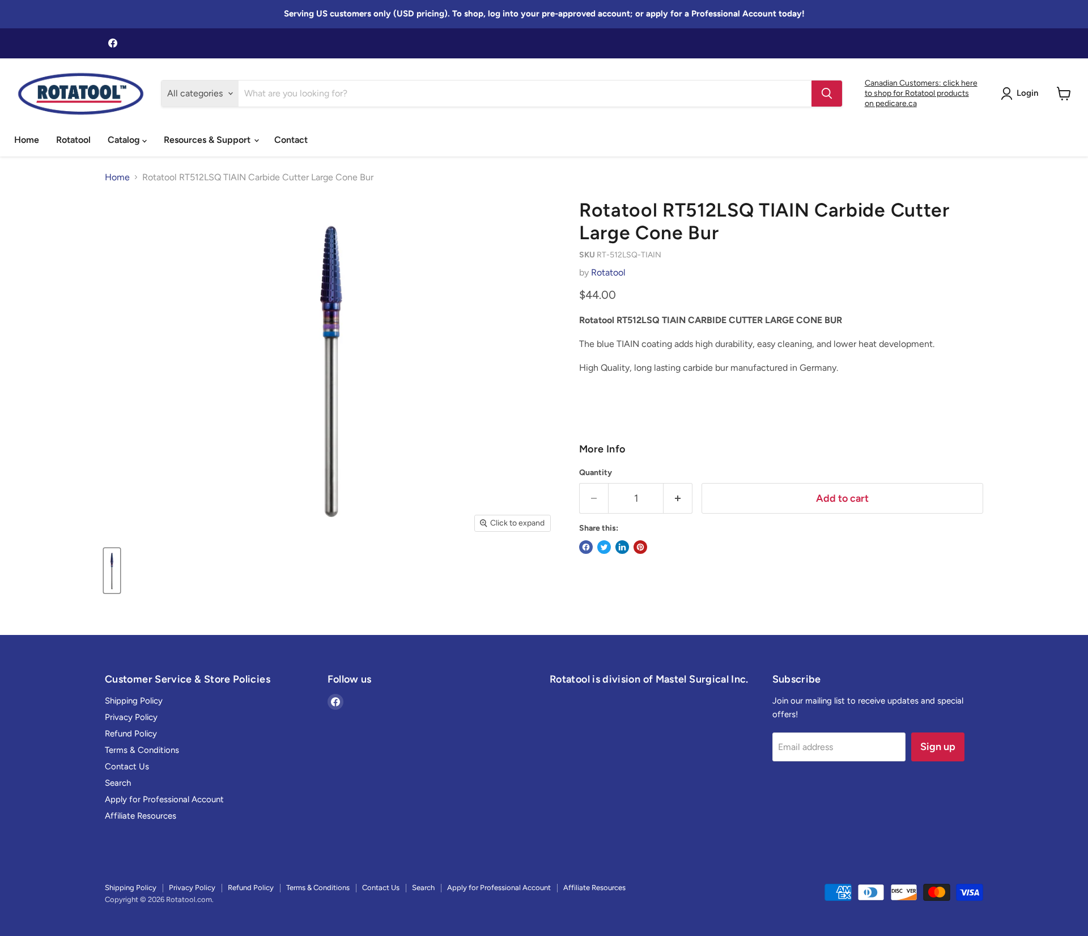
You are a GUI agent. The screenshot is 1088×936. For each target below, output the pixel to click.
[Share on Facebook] (586, 547)
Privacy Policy (131, 717)
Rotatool (73, 139)
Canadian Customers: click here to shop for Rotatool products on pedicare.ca (921, 93)
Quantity (595, 472)
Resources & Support (208, 139)
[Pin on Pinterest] (640, 547)
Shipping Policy (134, 701)
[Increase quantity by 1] (678, 498)
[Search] (826, 94)
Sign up (937, 746)
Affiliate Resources (140, 816)
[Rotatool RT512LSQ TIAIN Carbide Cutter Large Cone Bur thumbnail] (112, 570)
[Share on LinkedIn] (622, 547)
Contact (291, 139)
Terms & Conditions (142, 750)
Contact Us (127, 766)
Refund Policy (131, 734)
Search (118, 783)
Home (26, 139)
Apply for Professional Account (164, 799)
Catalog (125, 139)
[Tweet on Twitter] (604, 547)
